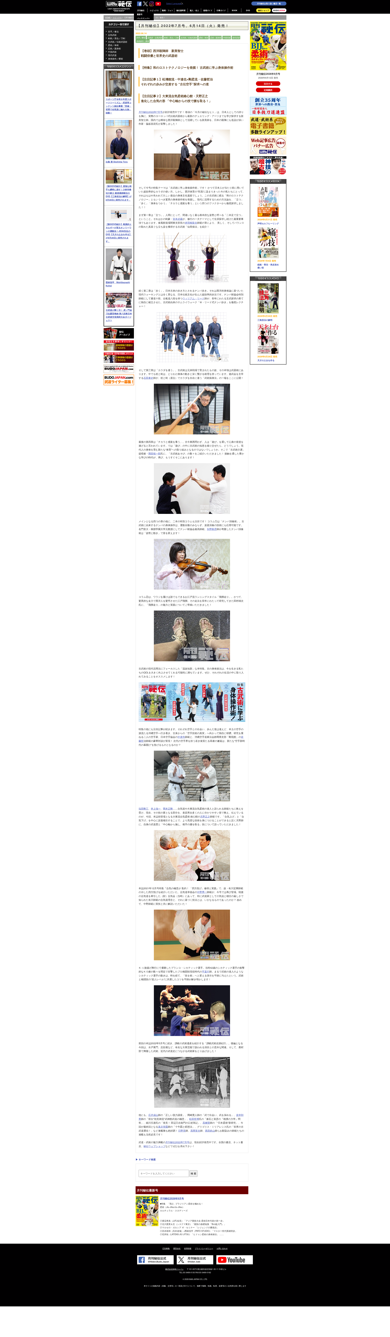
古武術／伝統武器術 (117, 41)
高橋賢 (206, 1122)
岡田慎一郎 (154, 453)
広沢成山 (153, 1115)
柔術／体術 (113, 45)
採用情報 (187, 1248)
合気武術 (112, 34)
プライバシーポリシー (204, 1248)
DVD (248, 10)
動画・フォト (167, 10)
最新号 (139, 14)
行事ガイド (221, 10)
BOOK (234, 10)
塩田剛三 (143, 808)
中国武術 (112, 51)
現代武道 (112, 55)
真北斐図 (163, 1126)
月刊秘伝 (140, 10)
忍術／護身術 (114, 48)
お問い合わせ (222, 1248)
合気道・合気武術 (154, 37)
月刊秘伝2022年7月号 (151, 112)
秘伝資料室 (181, 10)
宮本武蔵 (178, 219)
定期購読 (268, 90)
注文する (268, 83)
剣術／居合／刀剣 (116, 38)
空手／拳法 (113, 31)
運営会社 (177, 1248)
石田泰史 (148, 378)
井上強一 (156, 808)
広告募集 (166, 1248)
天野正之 (205, 816)
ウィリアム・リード (193, 298)
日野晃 (182, 1130)
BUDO (279, 10)
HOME (108, 17)
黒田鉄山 (210, 1130)
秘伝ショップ (263, 10)
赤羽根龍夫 (191, 222)
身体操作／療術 (115, 58)
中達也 (181, 737)
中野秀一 (202, 892)
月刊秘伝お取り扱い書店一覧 (269, 3)
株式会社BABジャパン (174, 1269)
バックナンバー (143, 18)
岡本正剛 (168, 808)
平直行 (205, 971)
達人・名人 (194, 10)
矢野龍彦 (212, 529)
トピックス (154, 10)
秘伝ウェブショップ (154, 1146)
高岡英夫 (195, 1130)
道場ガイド (207, 10)
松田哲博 (194, 1119)
